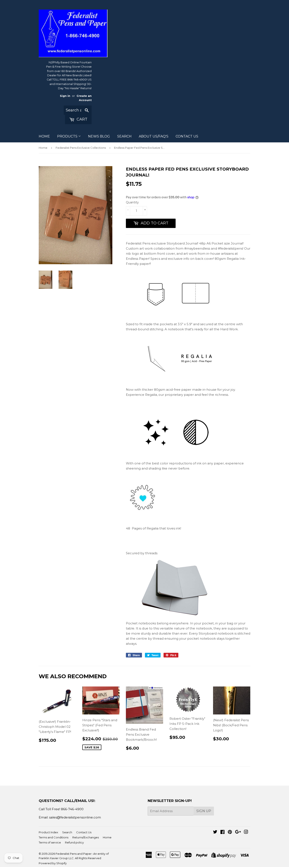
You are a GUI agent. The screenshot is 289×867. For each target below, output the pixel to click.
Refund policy (74, 842)
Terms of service (50, 842)
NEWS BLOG (99, 136)
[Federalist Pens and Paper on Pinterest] (230, 832)
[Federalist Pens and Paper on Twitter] (215, 832)
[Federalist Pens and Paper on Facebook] (222, 832)
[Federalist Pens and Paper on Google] (238, 832)
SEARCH (124, 136)
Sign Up (203, 811)
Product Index (48, 832)
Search (67, 832)
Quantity (132, 202)
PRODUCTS (67, 136)
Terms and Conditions (53, 837)
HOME (44, 136)
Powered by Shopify (53, 863)
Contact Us (83, 832)
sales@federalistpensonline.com (75, 817)
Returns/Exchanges (85, 837)
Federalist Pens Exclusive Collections (81, 147)
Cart (81, 119)
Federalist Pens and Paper (74, 853)
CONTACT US (187, 136)
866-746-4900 (72, 809)
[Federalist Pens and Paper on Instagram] (246, 832)
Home (43, 147)
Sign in (65, 95)
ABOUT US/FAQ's (153, 136)
